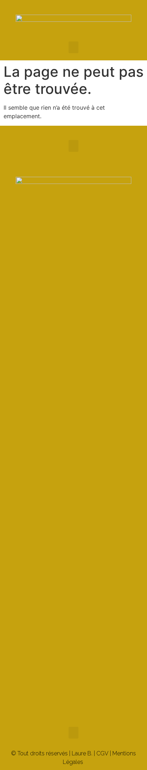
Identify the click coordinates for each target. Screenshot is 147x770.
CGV (102, 753)
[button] (73, 47)
